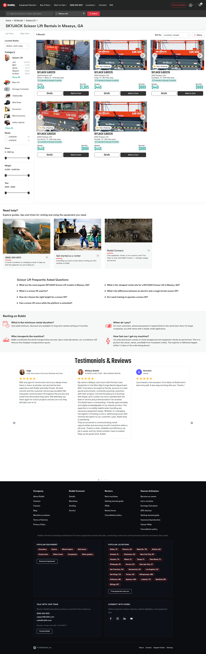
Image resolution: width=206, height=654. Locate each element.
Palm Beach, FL (155, 559)
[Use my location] (83, 13)
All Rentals (18, 20)
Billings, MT (114, 584)
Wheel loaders (67, 549)
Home (8, 20)
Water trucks (58, 554)
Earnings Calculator (149, 506)
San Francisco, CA (117, 569)
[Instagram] (117, 618)
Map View (24, 34)
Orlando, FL (114, 554)
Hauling (72, 506)
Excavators (42, 549)
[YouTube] (131, 618)
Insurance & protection (150, 520)
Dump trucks (43, 554)
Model (7, 133)
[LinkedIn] (124, 618)
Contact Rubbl (44, 631)
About (141, 648)
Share (199, 35)
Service (72, 511)
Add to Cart (76, 93)
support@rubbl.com (45, 617)
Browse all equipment (47, 561)
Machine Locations (41, 515)
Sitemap (170, 648)
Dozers (54, 549)
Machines (73, 501)
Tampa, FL (141, 559)
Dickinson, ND (115, 579)
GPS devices (146, 511)
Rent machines (111, 496)
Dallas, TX (113, 549)
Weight (8, 166)
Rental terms (110, 511)
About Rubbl (38, 496)
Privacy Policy (39, 525)
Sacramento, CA (135, 569)
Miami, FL (128, 559)
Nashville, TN (142, 549)
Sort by (158, 35)
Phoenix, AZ (127, 549)
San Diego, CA (115, 574)
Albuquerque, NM (146, 574)
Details (72, 496)
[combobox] (29, 13)
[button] (97, 55)
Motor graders (87, 554)
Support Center (159, 648)
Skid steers (82, 549)
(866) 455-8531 (76, 5)
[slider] (6, 158)
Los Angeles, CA (152, 569)
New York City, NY (147, 554)
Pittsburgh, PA (115, 564)
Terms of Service (40, 520)
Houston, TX (114, 559)
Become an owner (148, 496)
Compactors (72, 554)
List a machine (178, 5)
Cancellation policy (113, 515)
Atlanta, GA (156, 549)
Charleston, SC (129, 554)
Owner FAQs (146, 525)
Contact (36, 501)
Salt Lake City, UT (146, 564)
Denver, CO (130, 564)
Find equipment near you (120, 591)
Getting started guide (114, 501)
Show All (16, 77)
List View (9, 34)
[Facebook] (110, 618)
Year (7, 183)
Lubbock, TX (146, 579)
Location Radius (12, 41)
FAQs (107, 506)
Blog (35, 511)
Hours (7, 148)
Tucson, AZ (130, 574)
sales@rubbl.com (44, 620)
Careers (36, 506)
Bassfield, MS (161, 579)
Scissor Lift (31, 20)
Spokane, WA (131, 579)
